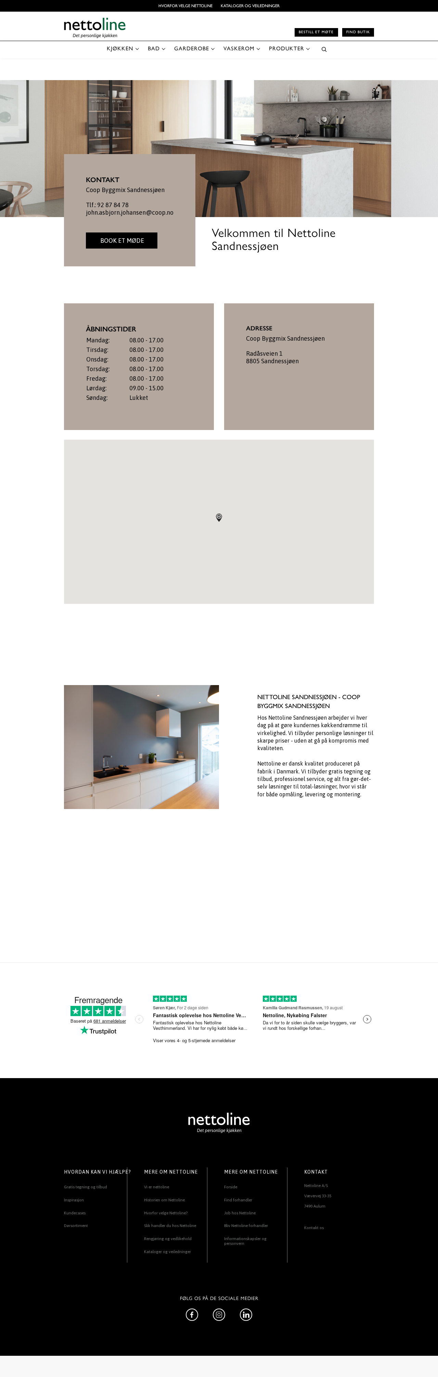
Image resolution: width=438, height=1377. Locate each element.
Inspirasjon (74, 1200)
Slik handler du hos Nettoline (170, 1225)
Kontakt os (314, 1227)
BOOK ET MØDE (121, 240)
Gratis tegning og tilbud (85, 1187)
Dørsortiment (76, 1225)
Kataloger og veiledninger (250, 5)
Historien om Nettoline (164, 1200)
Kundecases (75, 1213)
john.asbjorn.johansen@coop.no (129, 212)
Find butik (358, 32)
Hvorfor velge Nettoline (185, 5)
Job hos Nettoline (240, 1213)
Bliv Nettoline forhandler (246, 1225)
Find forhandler (238, 1200)
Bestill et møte (316, 32)
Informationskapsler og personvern (245, 1241)
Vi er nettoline (156, 1187)
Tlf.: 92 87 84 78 (107, 205)
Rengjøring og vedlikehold (168, 1238)
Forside (230, 1187)
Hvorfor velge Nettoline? (166, 1213)
